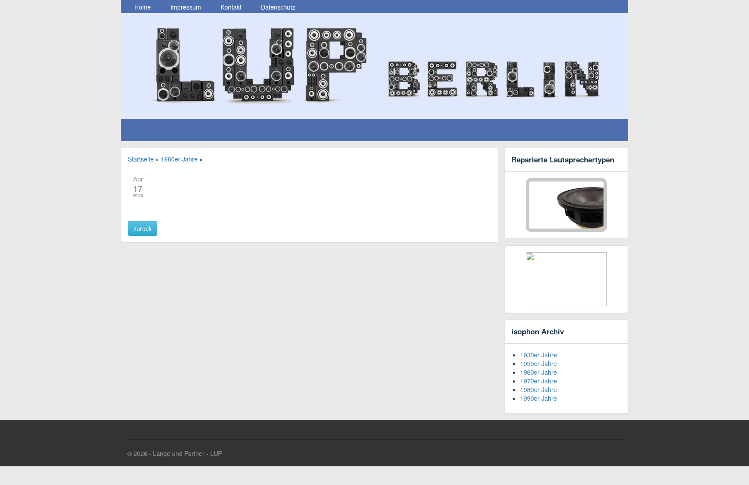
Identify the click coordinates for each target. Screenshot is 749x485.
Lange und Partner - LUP (187, 453)
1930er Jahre (538, 354)
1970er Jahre (538, 380)
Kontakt (230, 7)
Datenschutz (277, 7)
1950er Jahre (538, 363)
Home (142, 7)
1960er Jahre (538, 372)
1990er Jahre (538, 398)
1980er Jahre (538, 389)
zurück (143, 228)
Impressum (185, 7)
